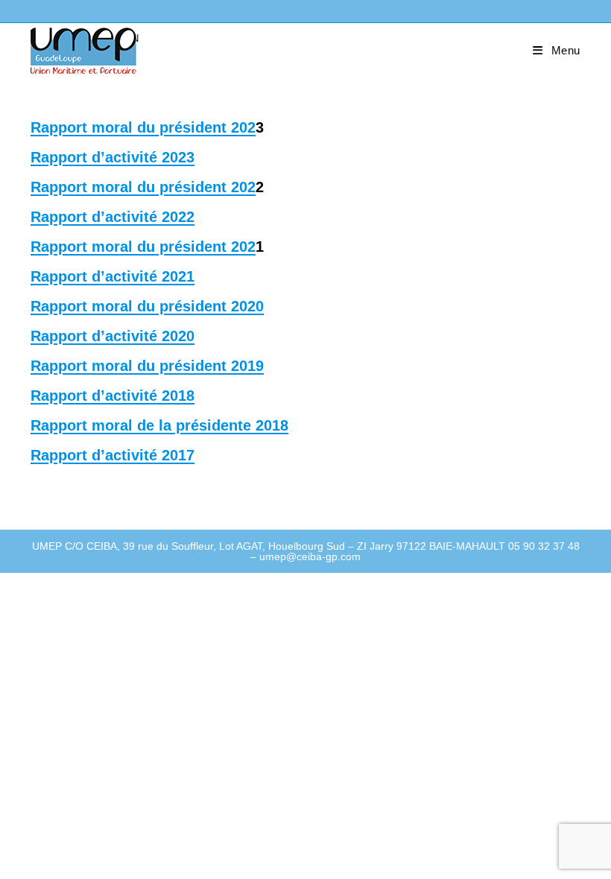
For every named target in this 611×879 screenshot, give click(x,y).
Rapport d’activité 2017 (112, 455)
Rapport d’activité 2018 (112, 395)
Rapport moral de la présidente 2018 (159, 425)
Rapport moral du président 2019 (147, 366)
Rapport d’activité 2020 (112, 336)
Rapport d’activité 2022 (112, 217)
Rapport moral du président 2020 (147, 306)
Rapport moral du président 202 (143, 127)
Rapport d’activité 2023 (112, 157)
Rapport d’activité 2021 (112, 276)
